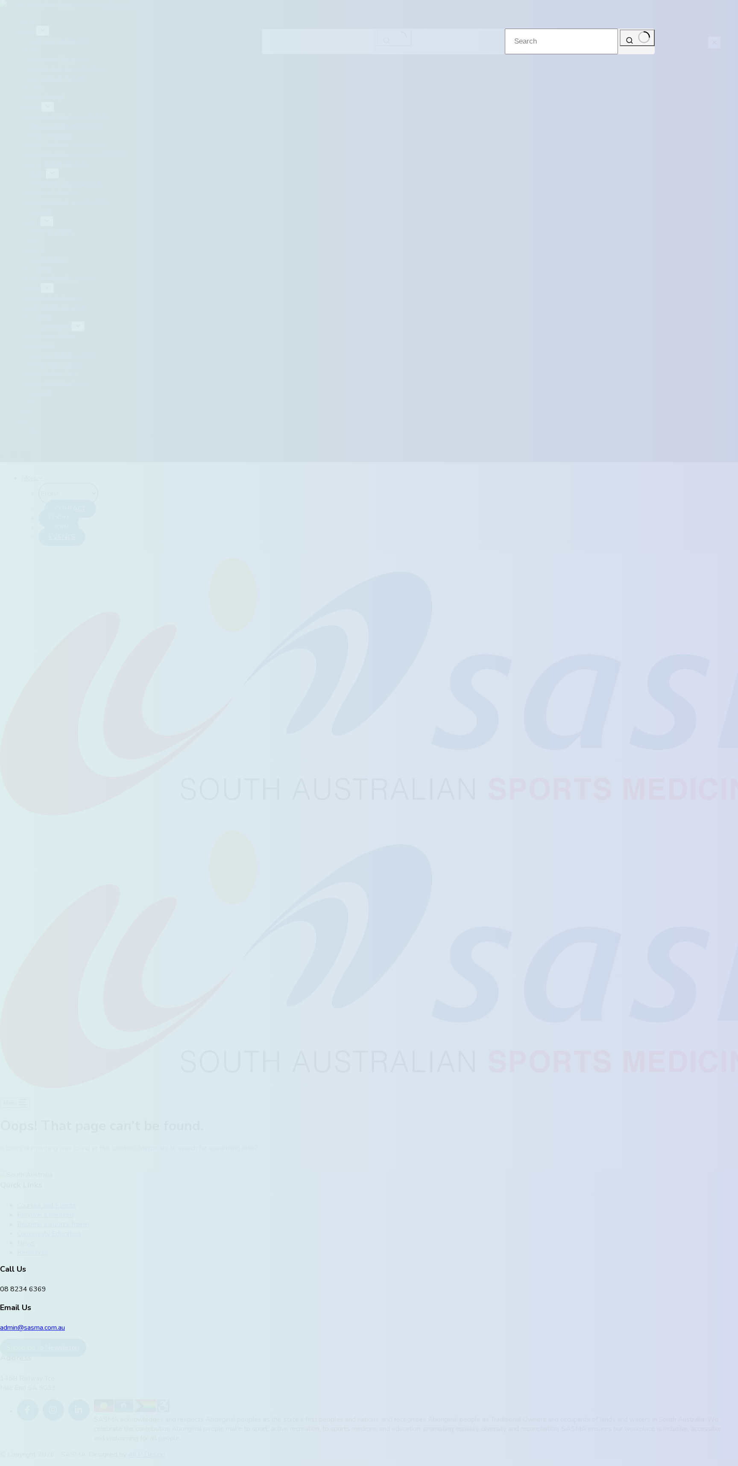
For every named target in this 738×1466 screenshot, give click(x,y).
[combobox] (561, 41)
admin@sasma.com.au (32, 1327)
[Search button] (637, 37)
